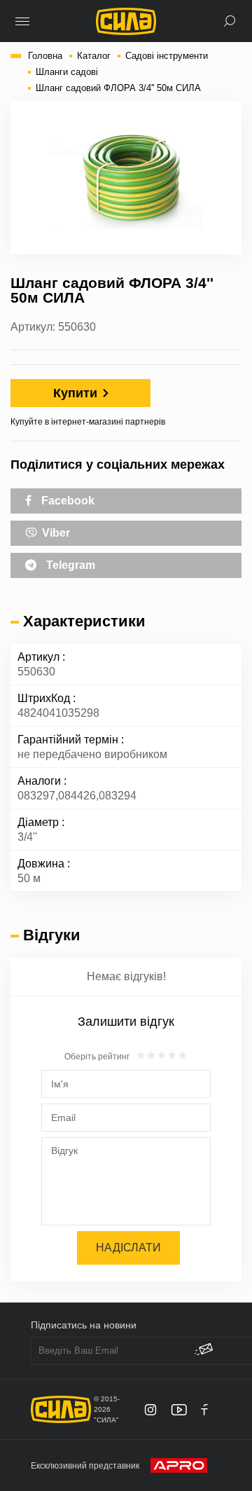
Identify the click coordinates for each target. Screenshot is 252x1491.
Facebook (66, 501)
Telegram (69, 565)
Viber (54, 533)
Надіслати (128, 1247)
